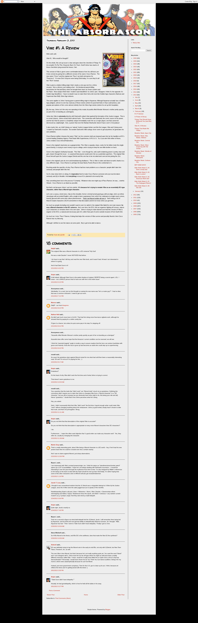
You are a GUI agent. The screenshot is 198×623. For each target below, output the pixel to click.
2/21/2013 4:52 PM (57, 268)
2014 (135, 92)
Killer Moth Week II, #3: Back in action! (142, 173)
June (137, 100)
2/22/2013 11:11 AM (57, 412)
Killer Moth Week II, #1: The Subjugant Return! (143, 182)
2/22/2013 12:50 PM (57, 456)
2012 (135, 195)
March (137, 108)
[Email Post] (68, 235)
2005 (135, 214)
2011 (135, 197)
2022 (135, 69)
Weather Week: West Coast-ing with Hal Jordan (141, 146)
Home (86, 595)
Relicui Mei (136, 43)
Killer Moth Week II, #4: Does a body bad (142, 168)
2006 (135, 211)
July (136, 97)
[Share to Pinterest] (80, 235)
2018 (135, 81)
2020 (135, 75)
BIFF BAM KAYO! (140, 165)
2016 (135, 86)
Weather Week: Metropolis (140, 156)
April (136, 106)
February (138, 111)
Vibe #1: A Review (140, 126)
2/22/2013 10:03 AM (57, 382)
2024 (135, 64)
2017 (135, 83)
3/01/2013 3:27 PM (57, 586)
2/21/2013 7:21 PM (57, 296)
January (138, 191)
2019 (135, 78)
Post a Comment (54, 590)
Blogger (107, 609)
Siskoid (53, 545)
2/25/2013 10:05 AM (57, 538)
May (136, 103)
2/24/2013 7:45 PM (57, 510)
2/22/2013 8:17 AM (57, 362)
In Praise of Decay (141, 116)
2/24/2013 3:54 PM (57, 498)
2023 (135, 66)
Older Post (120, 595)
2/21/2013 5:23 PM (57, 282)
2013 (135, 95)
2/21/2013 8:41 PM (57, 326)
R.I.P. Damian (139, 114)
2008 (135, 206)
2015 (135, 89)
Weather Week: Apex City (143, 133)
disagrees (65, 305)
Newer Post (50, 595)
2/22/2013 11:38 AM (57, 438)
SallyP (53, 248)
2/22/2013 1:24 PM (57, 476)
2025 (135, 61)
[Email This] (73, 235)
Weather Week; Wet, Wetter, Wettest (141, 136)
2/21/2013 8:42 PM (57, 348)
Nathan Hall (55, 314)
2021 (135, 72)
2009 (135, 203)
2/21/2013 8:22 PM (57, 308)
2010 (135, 200)
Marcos (53, 302)
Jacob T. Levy (56, 483)
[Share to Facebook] (78, 235)
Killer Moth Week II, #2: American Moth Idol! (142, 177)
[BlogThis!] (75, 235)
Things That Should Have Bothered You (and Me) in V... (143, 121)
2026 (135, 58)
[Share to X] (76, 235)
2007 (135, 209)
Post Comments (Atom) (63, 598)
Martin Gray (55, 445)
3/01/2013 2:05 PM (57, 570)
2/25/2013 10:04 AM (57, 526)
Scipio (53, 274)
